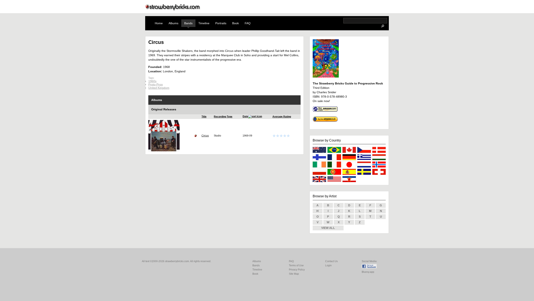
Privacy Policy (297, 269)
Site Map (294, 273)
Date (245, 116)
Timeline (203, 23)
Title (204, 116)
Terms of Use (296, 265)
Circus (205, 135)
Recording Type (223, 116)
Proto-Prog (155, 84)
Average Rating (281, 116)
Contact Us (331, 261)
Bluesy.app (368, 271)
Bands (188, 23)
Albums (173, 23)
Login (328, 265)
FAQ (248, 23)
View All (328, 228)
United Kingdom (158, 87)
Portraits (220, 23)
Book (235, 23)
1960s (152, 81)
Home (159, 23)
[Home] (173, 9)
